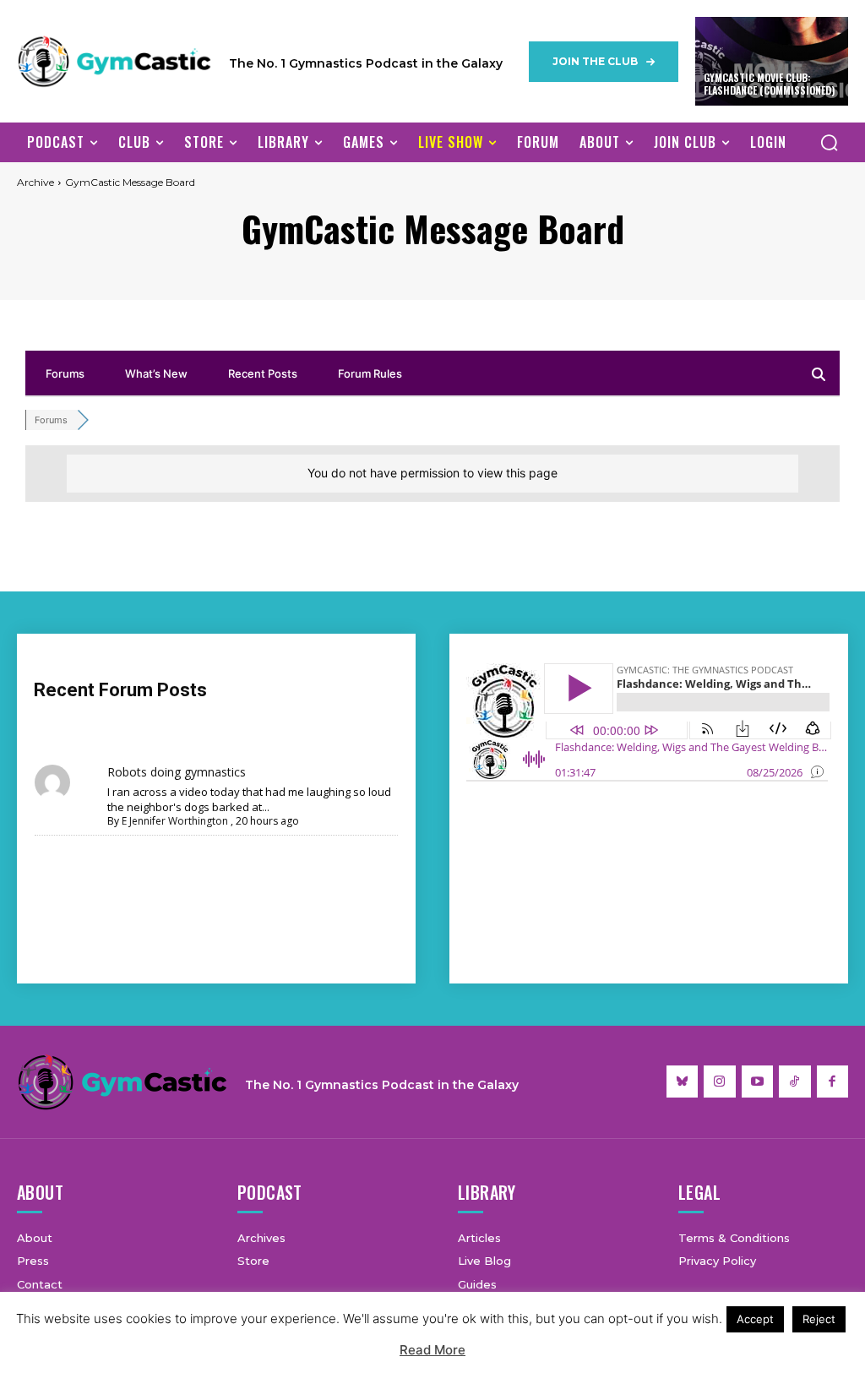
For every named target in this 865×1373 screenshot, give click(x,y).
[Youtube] (758, 1081)
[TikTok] (795, 1081)
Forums (65, 373)
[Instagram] (720, 1081)
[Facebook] (833, 1081)
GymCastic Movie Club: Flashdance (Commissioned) (769, 84)
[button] (828, 142)
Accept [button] (755, 1319)
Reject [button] (818, 1319)
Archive (35, 182)
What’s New (156, 373)
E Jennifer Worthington (175, 821)
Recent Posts (262, 373)
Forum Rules (370, 373)
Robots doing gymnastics (176, 772)
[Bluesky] (682, 1081)
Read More (432, 1350)
